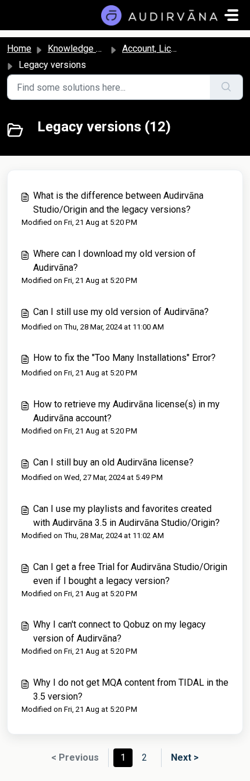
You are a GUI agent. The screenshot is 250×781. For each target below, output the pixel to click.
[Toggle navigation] (231, 15)
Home (19, 48)
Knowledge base (82, 48)
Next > (185, 757)
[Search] (226, 87)
